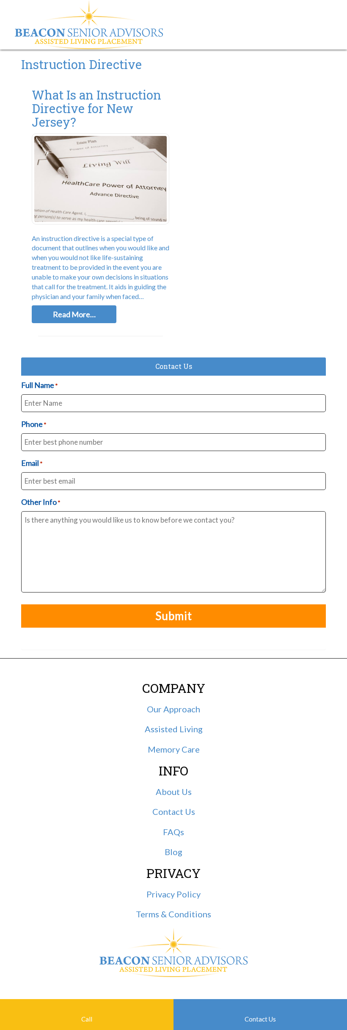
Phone (33, 424)
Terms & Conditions (173, 914)
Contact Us (260, 1019)
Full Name (39, 385)
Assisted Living (174, 729)
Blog (173, 852)
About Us (174, 791)
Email (31, 463)
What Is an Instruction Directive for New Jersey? (96, 108)
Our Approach (173, 709)
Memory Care (174, 749)
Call (86, 1019)
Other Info (40, 502)
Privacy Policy (173, 894)
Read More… (74, 314)
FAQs (173, 832)
